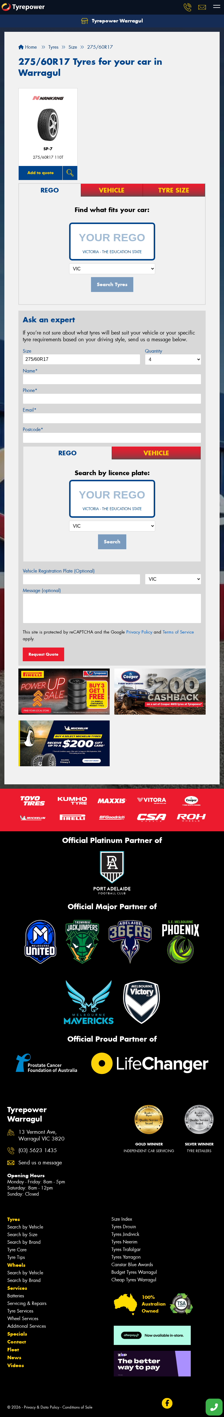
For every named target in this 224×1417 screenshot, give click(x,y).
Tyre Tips (16, 1257)
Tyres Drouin (123, 1227)
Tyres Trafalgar (126, 1249)
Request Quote (43, 654)
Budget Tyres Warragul (134, 1272)
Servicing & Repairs (26, 1303)
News (14, 1357)
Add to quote (40, 172)
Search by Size (22, 1234)
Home (30, 47)
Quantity (153, 351)
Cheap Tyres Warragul (133, 1280)
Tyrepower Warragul (116, 21)
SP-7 (47, 148)
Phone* (30, 390)
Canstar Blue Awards (132, 1265)
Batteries (15, 1296)
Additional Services (26, 1326)
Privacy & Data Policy (41, 1407)
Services (17, 1288)
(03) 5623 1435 (37, 1150)
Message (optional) (42, 590)
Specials (17, 1334)
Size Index (121, 1219)
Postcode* (33, 429)
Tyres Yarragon (126, 1257)
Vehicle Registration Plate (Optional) (59, 571)
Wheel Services (22, 1318)
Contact (16, 1342)
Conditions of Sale (77, 1407)
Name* (30, 371)
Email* (29, 410)
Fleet (13, 1349)
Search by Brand (24, 1242)
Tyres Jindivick (125, 1234)
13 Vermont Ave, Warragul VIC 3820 (41, 1135)
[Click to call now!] (187, 7)
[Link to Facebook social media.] (167, 1403)
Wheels (16, 1265)
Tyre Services (20, 1311)
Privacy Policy (139, 632)
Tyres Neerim (124, 1242)
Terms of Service (178, 632)
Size (27, 351)
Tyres (13, 1219)
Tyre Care (17, 1250)
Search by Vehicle (25, 1227)
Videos (15, 1365)
